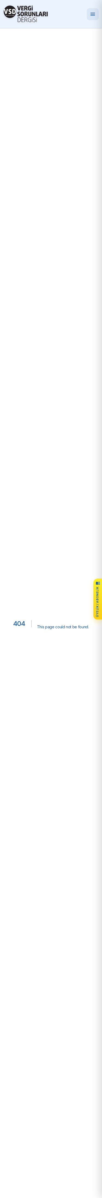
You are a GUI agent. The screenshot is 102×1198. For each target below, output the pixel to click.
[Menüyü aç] (93, 14)
